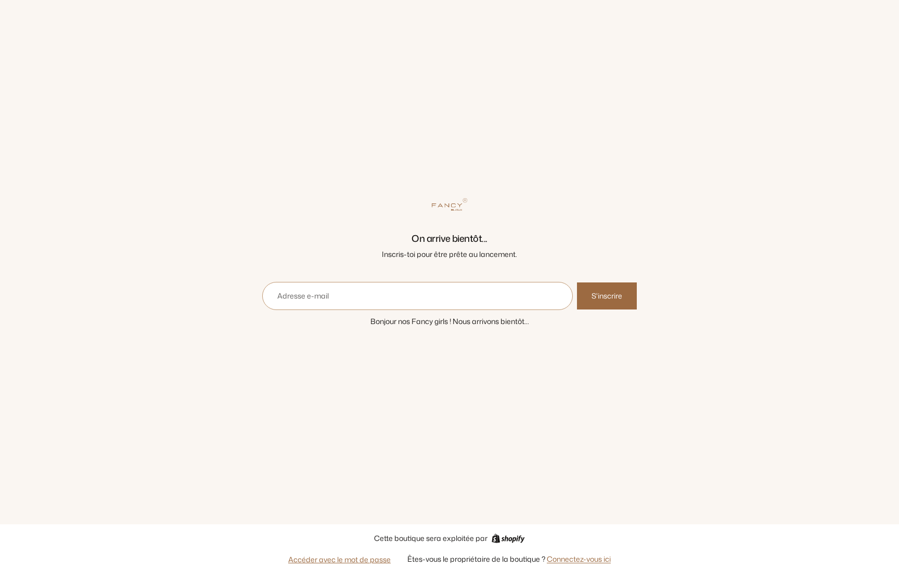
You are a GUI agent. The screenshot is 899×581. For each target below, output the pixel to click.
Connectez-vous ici (579, 559)
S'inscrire (607, 296)
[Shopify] (508, 538)
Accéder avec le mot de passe (339, 559)
